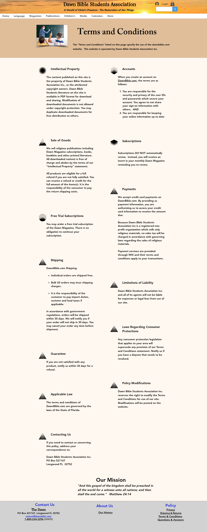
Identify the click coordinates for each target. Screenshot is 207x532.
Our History (105, 512)
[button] (172, 3)
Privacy (171, 509)
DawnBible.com (127, 80)
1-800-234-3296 (34, 519)
